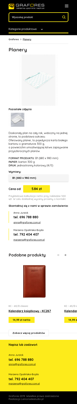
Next (65, 255)
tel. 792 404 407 (26, 234)
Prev (58, 255)
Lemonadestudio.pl (32, 398)
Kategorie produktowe (23, 29)
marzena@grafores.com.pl (29, 239)
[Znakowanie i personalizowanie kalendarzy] (26, 6)
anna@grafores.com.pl (27, 222)
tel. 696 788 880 (25, 217)
